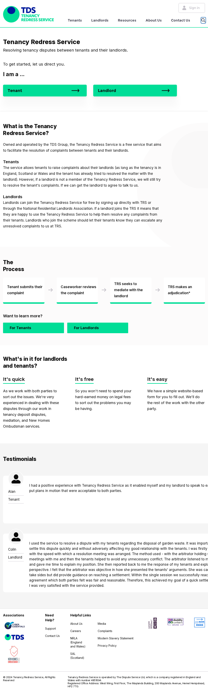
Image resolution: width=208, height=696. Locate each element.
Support (50, 628)
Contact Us (180, 20)
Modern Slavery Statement (115, 638)
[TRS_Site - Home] (28, 14)
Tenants (75, 20)
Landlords (99, 20)
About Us (154, 20)
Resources (127, 20)
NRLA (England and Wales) (78, 642)
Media (102, 623)
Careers (75, 631)
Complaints (105, 631)
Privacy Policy (107, 645)
